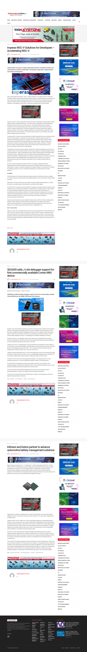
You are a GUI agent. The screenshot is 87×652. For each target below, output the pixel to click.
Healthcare (60, 165)
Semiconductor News (16, 20)
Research (60, 187)
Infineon (33, 552)
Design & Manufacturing (64, 161)
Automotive (61, 153)
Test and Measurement (63, 204)
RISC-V (11, 227)
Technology (40, 20)
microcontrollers (18, 378)
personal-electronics (63, 183)
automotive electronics (15, 552)
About (63, 647)
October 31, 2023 (26, 279)
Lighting (60, 178)
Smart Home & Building (63, 200)
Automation (61, 151)
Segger (25, 378)
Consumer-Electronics (63, 158)
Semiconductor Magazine (29, 20)
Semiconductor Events (63, 192)
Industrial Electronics (63, 168)
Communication (62, 156)
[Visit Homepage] (17, 14)
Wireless (60, 209)
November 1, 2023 (26, 54)
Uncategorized (61, 207)
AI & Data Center (62, 146)
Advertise (67, 647)
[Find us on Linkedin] (8, 636)
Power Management (63, 185)
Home (8, 20)
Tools (8, 23)
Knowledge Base (67, 20)
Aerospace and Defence (63, 144)
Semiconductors (31, 378)
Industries (54, 20)
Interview (47, 20)
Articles (60, 148)
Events (74, 20)
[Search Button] (79, 21)
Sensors (60, 197)
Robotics (60, 190)
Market (60, 20)
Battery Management (25, 552)
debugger (12, 378)
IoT (58, 173)
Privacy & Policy (73, 647)
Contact (78, 647)
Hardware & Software (63, 163)
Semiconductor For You (16, 54)
